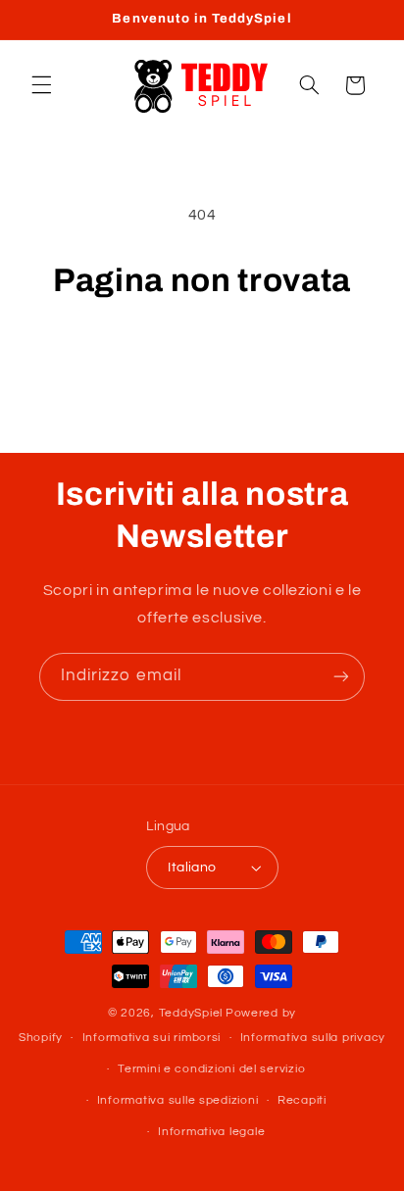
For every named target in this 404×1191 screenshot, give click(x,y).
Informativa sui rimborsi (152, 1037)
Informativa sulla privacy (312, 1037)
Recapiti (302, 1100)
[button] (41, 85)
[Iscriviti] (341, 677)
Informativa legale (211, 1131)
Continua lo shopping (202, 357)
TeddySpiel (191, 1013)
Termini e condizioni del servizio (211, 1069)
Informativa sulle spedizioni (178, 1100)
